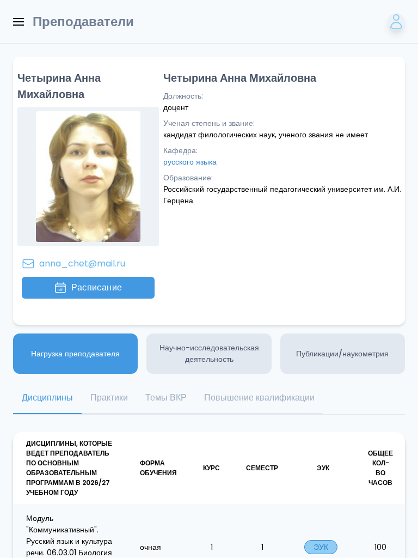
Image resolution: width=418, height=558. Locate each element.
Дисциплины (47, 397)
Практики (109, 397)
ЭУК (321, 547)
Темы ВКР (166, 397)
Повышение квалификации (259, 397)
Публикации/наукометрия (342, 353)
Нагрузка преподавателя (75, 353)
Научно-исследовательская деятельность (209, 353)
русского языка (190, 161)
